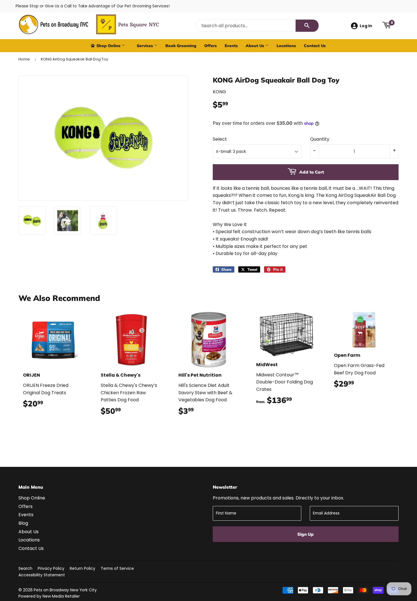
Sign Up (305, 534)
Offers (210, 45)
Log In (366, 26)
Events (231, 45)
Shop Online (108, 45)
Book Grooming (180, 45)
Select (220, 139)
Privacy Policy (51, 568)
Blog (23, 523)
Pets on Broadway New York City (65, 590)
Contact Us (315, 45)
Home (24, 59)
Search (25, 568)
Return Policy (82, 568)
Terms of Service (117, 568)
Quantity (319, 139)
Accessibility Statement (41, 575)
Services (145, 45)
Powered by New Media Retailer (49, 596)
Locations (286, 45)
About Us (255, 45)
